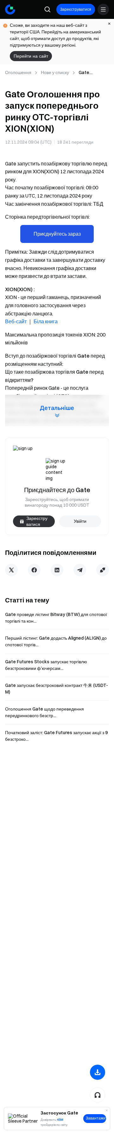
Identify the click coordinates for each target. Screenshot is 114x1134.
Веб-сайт (16, 321)
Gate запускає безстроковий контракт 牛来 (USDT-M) (56, 688)
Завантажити (96, 1118)
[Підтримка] (97, 1094)
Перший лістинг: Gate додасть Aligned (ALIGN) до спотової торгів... (56, 641)
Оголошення (18, 72)
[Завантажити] (97, 1072)
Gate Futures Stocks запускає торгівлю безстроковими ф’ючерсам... (46, 665)
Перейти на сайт (31, 56)
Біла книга (46, 321)
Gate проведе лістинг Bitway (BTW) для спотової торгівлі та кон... (56, 618)
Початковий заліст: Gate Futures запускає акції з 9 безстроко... (56, 736)
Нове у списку (55, 72)
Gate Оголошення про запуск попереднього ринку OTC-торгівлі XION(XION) (93, 73)
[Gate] (10, 9)
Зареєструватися (75, 9)
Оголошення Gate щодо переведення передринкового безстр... (44, 712)
